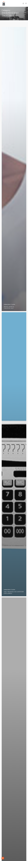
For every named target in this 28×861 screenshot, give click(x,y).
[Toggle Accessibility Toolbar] (2, 858)
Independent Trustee (9, 304)
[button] (26, 3)
